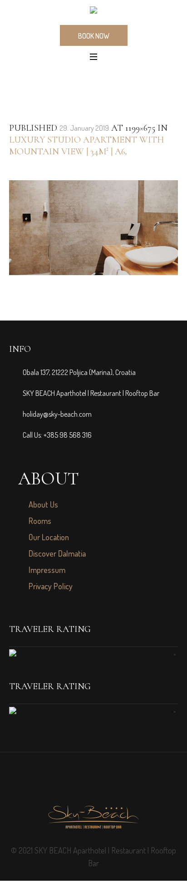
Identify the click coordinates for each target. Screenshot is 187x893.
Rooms (40, 521)
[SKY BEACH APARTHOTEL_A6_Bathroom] (93, 227)
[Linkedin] (103, 785)
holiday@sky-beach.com (57, 414)
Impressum (47, 570)
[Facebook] (83, 785)
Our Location (49, 537)
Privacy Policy (51, 586)
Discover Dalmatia (57, 553)
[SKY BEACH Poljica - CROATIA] (93, 11)
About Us (43, 504)
